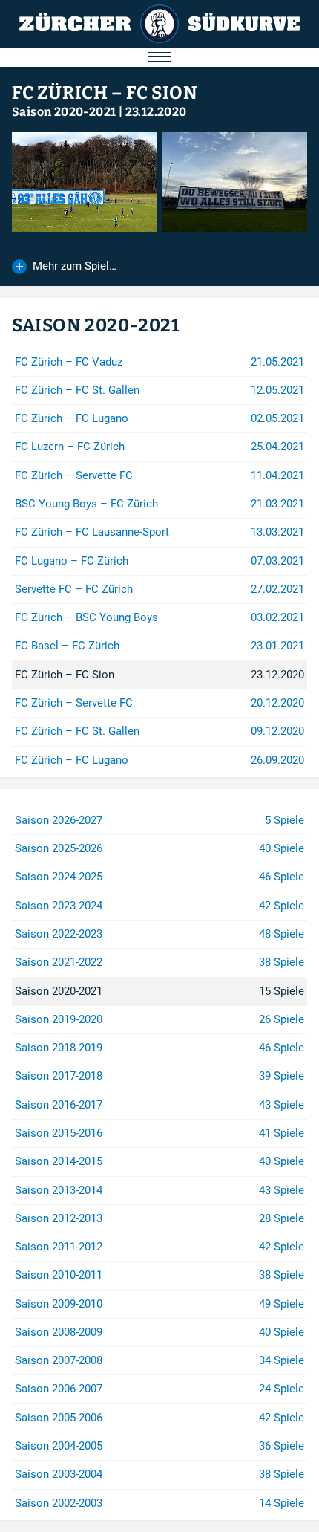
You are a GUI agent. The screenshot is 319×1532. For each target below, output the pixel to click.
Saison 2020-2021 (64, 112)
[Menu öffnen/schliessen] (159, 57)
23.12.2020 (156, 112)
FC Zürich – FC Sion (104, 92)
